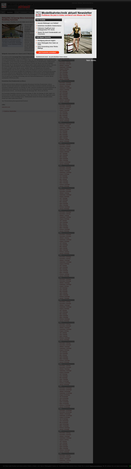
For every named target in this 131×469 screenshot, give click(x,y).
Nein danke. (91, 60)
